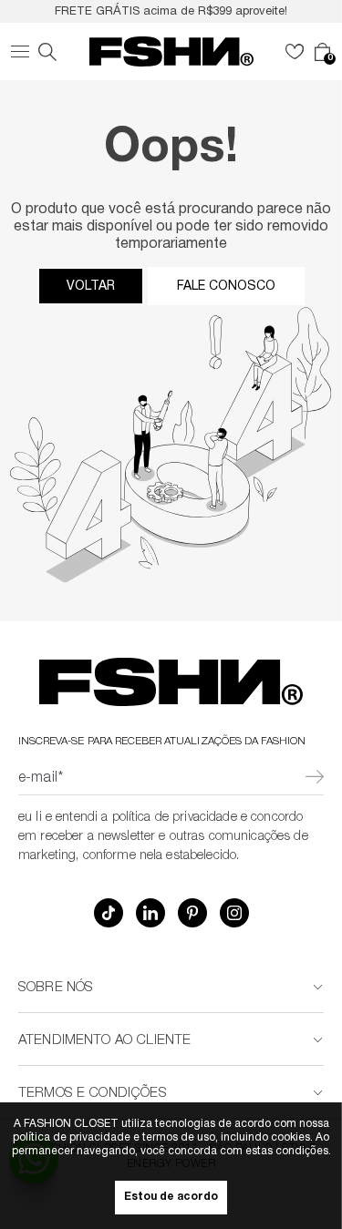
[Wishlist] (294, 52)
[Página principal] (171, 51)
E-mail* (40, 779)
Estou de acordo (171, 1198)
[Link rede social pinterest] (192, 912)
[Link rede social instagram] (234, 912)
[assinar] (314, 779)
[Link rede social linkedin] (150, 912)
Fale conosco (226, 286)
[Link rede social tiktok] (108, 912)
